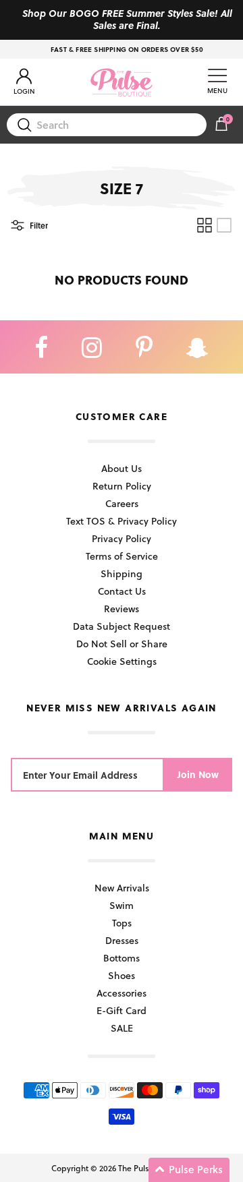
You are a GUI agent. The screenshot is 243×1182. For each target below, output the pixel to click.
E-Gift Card (121, 1010)
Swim (121, 905)
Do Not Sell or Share (121, 644)
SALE (122, 1028)
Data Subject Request (121, 626)
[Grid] (204, 225)
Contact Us (122, 591)
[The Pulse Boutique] (121, 82)
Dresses (121, 940)
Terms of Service (122, 556)
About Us (121, 468)
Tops (122, 923)
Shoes (121, 975)
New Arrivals (121, 888)
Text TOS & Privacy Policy (121, 521)
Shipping (121, 573)
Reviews (121, 608)
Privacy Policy (121, 538)
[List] (224, 225)
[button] (189, 1170)
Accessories (121, 993)
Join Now (198, 774)
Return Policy (121, 486)
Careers (121, 503)
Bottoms (121, 958)
